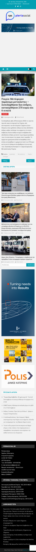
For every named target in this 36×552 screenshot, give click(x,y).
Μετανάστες (21, 154)
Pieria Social (20, 117)
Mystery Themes (27, 550)
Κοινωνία (5, 114)
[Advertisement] (18, 50)
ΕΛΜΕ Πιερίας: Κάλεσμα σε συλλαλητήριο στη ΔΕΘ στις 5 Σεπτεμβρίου (18, 407)
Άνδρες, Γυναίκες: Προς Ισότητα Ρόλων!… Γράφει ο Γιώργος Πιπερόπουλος (18, 413)
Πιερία (30, 154)
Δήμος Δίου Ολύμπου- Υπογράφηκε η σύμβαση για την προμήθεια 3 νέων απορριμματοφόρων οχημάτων (18, 258)
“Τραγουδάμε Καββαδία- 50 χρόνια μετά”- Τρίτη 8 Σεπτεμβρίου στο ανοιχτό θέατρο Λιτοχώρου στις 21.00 (19, 399)
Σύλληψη (5, 156)
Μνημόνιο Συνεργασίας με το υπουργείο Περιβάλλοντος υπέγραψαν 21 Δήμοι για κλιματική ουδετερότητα (7, 161)
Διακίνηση (12, 154)
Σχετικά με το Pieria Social (14, 3)
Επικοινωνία (26, 3)
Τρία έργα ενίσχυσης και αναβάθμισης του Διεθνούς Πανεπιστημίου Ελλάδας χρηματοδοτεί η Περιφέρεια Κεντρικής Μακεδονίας (17, 195)
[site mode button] (29, 69)
